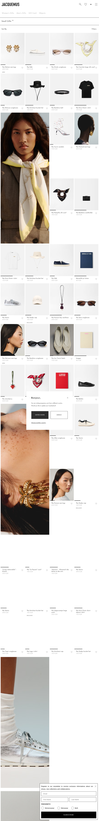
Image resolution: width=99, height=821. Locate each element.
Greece (59, 415)
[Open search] (80, 4)
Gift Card (32, 13)
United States (40, 415)
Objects (42, 13)
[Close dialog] (95, 786)
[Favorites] (22, 68)
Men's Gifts (21, 13)
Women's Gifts (8, 13)
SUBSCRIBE (69, 815)
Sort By (4, 29)
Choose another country (38, 423)
